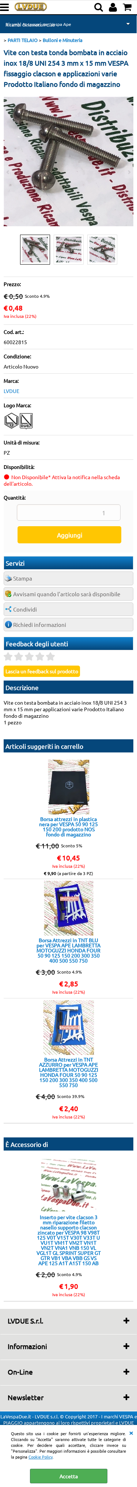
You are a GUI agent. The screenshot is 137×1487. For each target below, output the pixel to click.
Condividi (25, 609)
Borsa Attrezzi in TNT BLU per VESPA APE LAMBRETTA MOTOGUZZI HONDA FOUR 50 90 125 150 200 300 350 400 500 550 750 (68, 950)
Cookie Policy (40, 1457)
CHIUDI (131, 1432)
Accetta (69, 1476)
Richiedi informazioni (39, 624)
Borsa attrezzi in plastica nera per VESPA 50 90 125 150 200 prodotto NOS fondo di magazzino (68, 826)
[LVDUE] (19, 428)
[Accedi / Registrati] (114, 7)
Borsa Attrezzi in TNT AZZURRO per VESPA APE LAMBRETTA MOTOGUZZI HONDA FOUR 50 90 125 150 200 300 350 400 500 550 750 (68, 1072)
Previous (8, 172)
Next (128, 172)
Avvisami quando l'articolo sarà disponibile (66, 593)
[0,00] (128, 7)
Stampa (22, 578)
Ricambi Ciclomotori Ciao (30, 25)
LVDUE (11, 391)
